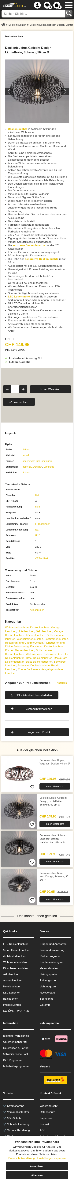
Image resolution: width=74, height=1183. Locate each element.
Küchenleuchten (35, 635)
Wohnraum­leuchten (17, 627)
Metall (26, 455)
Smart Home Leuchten (16, 949)
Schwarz (27, 449)
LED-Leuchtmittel (19, 296)
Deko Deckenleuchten (39, 661)
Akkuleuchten (11, 974)
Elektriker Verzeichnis (16, 1035)
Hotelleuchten (26, 631)
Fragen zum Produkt (39, 732)
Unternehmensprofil (15, 1041)
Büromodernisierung (52, 949)
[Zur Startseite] (3, 25)
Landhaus (48, 466)
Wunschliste (21, 401)
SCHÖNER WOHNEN (16, 1010)
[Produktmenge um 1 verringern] (7, 389)
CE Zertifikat (41, 558)
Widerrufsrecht (48, 1105)
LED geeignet (42, 524)
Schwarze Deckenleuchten (34, 665)
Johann (26, 472)
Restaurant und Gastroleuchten (24, 642)
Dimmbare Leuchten (15, 968)
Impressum (46, 1118)
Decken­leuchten (40, 627)
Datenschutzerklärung (21, 1158)
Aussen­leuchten (12, 980)
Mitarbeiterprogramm (16, 1066)
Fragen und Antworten (53, 943)
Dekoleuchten (44, 631)
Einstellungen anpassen (51, 1158)
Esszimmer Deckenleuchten (47, 646)
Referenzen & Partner (16, 1047)
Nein (37, 495)
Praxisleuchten (12, 1004)
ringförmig (47, 461)
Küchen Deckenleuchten (19, 650)
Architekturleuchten (14, 956)
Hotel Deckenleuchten (39, 657)
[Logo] (14, 5)
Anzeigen (62, 683)
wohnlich (37, 466)
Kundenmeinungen (51, 962)
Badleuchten (10, 998)
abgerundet (29, 461)
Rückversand (48, 992)
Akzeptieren (37, 1166)
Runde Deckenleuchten (32, 669)
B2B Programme (13, 1060)
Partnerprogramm (50, 956)
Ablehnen (37, 1175)
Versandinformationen (39, 708)
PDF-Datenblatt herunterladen (34, 695)
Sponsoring (47, 998)
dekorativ (27, 466)
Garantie (45, 1004)
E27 (37, 529)
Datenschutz (47, 1111)
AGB (42, 1130)
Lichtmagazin (48, 986)
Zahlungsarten (48, 980)
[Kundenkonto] (37, 5)
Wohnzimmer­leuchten (30, 638)
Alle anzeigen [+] (38, 610)
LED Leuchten (11, 992)
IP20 (37, 535)
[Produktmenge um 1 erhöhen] (23, 389)
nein (37, 506)
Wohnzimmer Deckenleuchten (44, 654)
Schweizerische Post (15, 1053)
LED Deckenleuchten (15, 943)
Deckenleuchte (17, 128)
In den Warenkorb (50, 389)
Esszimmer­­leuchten (56, 638)
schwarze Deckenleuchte (29, 245)
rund (38, 461)
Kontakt (44, 1124)
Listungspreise (48, 974)
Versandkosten (49, 968)
